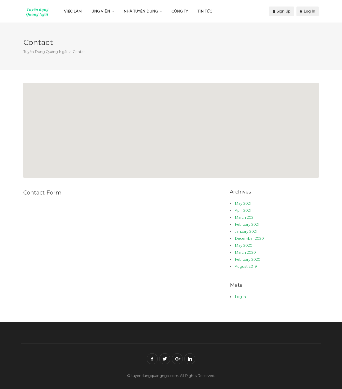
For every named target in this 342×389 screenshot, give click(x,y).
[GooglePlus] (177, 358)
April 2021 (243, 210)
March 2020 (245, 252)
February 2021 (247, 224)
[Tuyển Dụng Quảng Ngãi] (37, 12)
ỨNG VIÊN (100, 11)
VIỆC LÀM (73, 11)
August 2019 (246, 266)
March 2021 (245, 217)
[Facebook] (152, 358)
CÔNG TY (180, 11)
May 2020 (243, 245)
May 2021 (243, 203)
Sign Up (283, 11)
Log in (240, 296)
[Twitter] (164, 358)
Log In (309, 11)
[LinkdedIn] (189, 358)
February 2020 (247, 259)
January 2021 (246, 231)
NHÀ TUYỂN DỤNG (141, 11)
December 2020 (249, 238)
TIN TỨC (205, 11)
